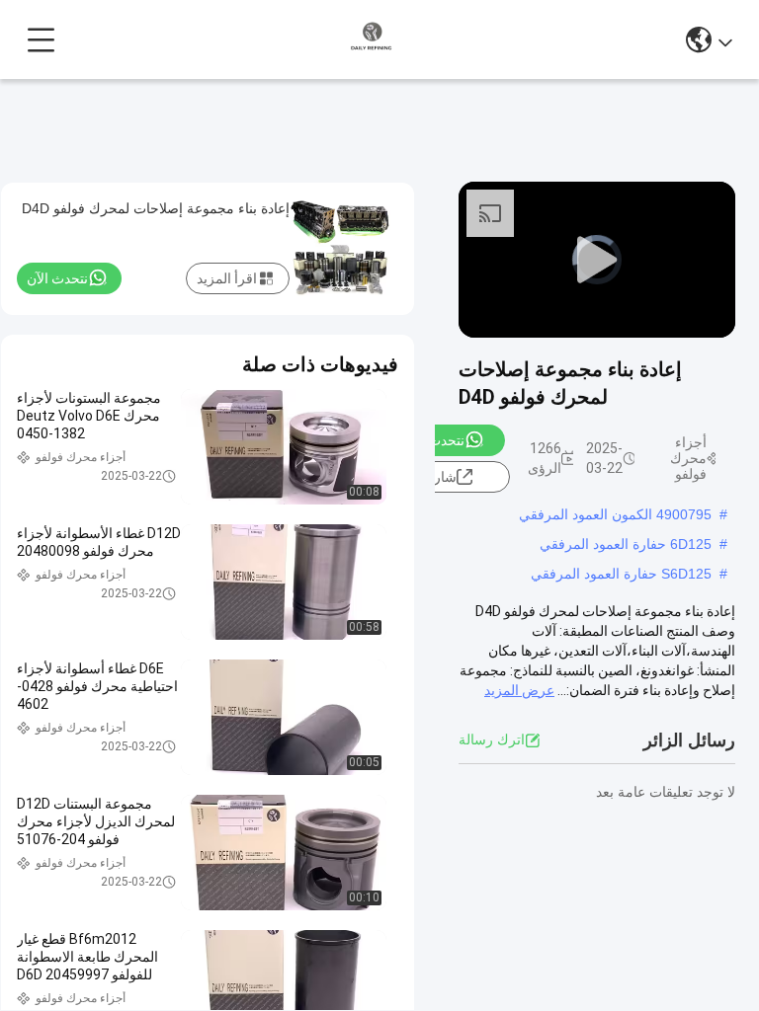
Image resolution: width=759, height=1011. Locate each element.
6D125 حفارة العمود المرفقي (626, 544)
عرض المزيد (519, 690)
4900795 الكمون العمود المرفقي (615, 514)
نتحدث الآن (433, 440)
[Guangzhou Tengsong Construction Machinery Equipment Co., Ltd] (371, 39)
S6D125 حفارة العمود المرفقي (621, 574)
